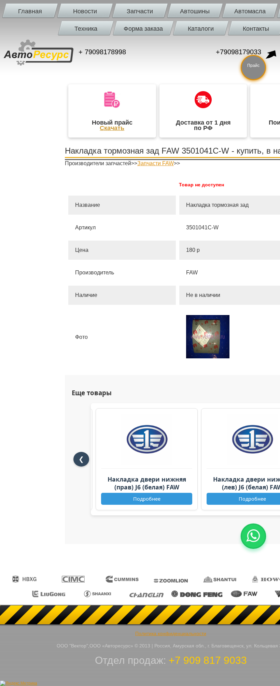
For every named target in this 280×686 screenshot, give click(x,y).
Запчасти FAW (155, 163)
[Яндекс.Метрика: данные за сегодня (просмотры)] (18, 683)
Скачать (112, 128)
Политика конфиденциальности (170, 633)
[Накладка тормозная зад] (207, 356)
